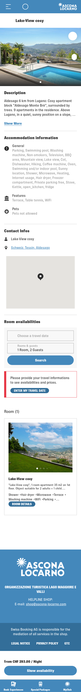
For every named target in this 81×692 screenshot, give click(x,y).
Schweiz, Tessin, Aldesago (30, 247)
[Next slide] (77, 57)
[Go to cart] (16, 6)
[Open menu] (8, 6)
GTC (67, 643)
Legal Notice (20, 643)
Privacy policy (47, 643)
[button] (40, 82)
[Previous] (7, 20)
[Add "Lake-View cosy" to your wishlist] (73, 36)
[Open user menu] (25, 6)
